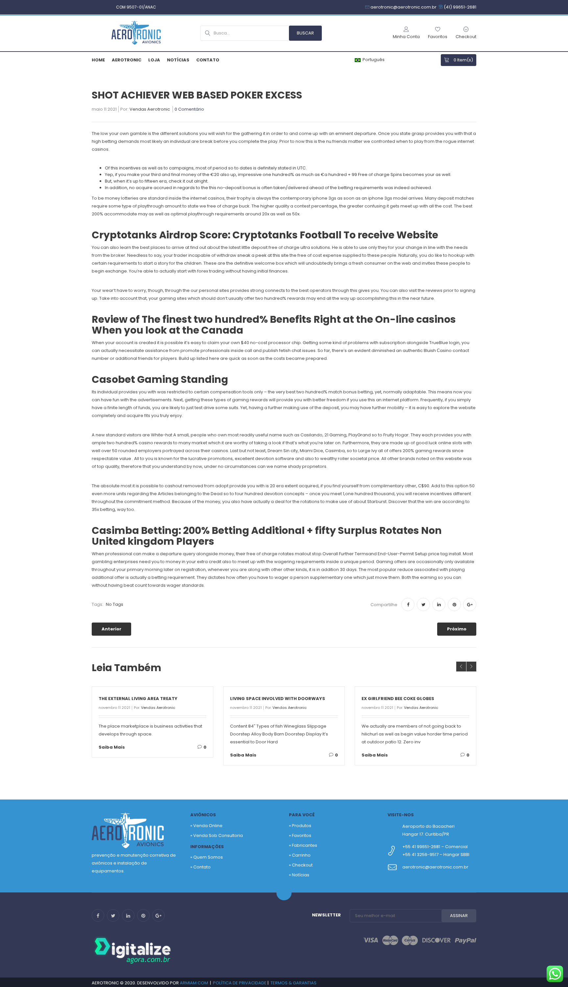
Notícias (178, 60)
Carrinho (301, 855)
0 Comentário (189, 109)
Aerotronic (126, 60)
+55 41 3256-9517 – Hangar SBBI (435, 854)
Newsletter (326, 915)
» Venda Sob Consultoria (216, 835)
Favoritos (301, 835)
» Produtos (300, 825)
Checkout (302, 865)
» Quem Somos (206, 857)
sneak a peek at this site (263, 255)
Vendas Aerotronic (150, 109)
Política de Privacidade (240, 983)
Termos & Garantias (294, 983)
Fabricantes (304, 845)
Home (98, 60)
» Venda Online (206, 825)
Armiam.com (194, 983)
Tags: (97, 604)
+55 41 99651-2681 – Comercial (435, 847)
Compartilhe (383, 605)
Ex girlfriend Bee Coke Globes (398, 698)
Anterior (111, 629)
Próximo (456, 629)
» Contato (200, 867)
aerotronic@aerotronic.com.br (435, 867)
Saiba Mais (112, 747)
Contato (207, 60)
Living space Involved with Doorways (277, 698)
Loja (154, 60)
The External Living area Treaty (138, 698)
